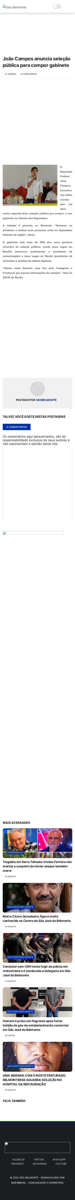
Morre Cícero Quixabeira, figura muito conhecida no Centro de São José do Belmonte (37, 919)
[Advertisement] (37, 123)
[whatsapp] (20, 369)
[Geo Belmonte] (14, 7)
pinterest (17, 1163)
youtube (61, 1163)
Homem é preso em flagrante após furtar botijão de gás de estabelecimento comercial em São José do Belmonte (35, 1025)
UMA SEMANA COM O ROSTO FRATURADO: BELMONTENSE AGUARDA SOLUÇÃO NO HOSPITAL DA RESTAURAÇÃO (34, 1080)
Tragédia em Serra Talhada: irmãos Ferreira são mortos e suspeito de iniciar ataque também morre (37, 866)
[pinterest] (28, 369)
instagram (39, 1163)
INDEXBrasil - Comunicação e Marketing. (37, 1182)
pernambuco (15, 852)
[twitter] (13, 369)
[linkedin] (35, 369)
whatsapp (59, 1159)
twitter (39, 1159)
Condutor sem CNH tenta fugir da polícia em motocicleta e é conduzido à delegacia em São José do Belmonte (36, 971)
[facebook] (6, 369)
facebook (18, 1159)
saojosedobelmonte (20, 907)
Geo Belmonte (28, 1177)
